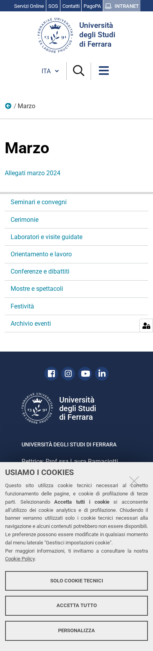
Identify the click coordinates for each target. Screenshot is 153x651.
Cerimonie (24, 219)
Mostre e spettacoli (37, 288)
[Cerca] (79, 71)
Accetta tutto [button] (76, 605)
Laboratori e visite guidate (46, 237)
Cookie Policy (20, 559)
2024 (9, 107)
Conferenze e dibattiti (40, 271)
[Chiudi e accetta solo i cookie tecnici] (134, 481)
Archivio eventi (31, 323)
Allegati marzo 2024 (32, 173)
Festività (22, 306)
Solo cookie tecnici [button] (76, 581)
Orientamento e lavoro (41, 254)
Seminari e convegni (39, 202)
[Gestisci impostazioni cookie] (146, 325)
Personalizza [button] (76, 630)
